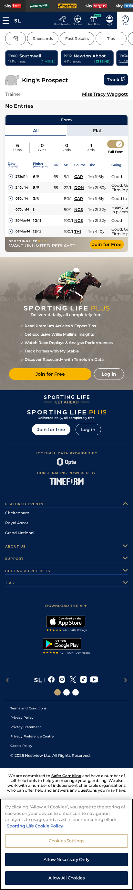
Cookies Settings (66, 840)
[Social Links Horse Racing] (66, 692)
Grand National (19, 532)
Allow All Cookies (66, 877)
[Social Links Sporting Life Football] (75, 692)
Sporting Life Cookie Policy (35, 825)
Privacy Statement (25, 727)
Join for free (51, 429)
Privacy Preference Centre (32, 736)
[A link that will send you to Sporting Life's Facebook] (51, 680)
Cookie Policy (21, 746)
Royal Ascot (16, 522)
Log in (88, 429)
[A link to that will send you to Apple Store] (66, 624)
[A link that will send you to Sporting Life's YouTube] (94, 680)
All (36, 131)
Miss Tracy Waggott (105, 94)
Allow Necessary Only (66, 859)
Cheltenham (17, 512)
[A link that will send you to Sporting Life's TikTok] (83, 680)
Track (113, 80)
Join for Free (107, 244)
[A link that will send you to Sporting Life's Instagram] (62, 680)
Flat (97, 131)
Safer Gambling (66, 775)
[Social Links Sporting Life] (57, 692)
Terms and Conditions (28, 708)
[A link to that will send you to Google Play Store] (66, 647)
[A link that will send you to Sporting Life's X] (72, 680)
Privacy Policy (22, 718)
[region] (66, 844)
